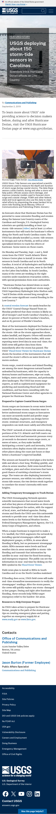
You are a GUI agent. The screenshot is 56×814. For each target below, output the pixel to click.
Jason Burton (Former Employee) (26, 662)
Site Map (6, 710)
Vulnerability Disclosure (13, 732)
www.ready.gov (10, 619)
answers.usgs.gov (10, 805)
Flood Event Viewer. (32, 565)
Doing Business (9, 743)
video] (27, 228)
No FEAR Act (8, 721)
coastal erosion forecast (16, 305)
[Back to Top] (46, 804)
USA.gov (6, 727)
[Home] (10, 13)
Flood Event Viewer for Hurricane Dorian (30, 351)
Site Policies (8, 699)
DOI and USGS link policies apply (18, 716)
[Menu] (51, 11)
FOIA (4, 694)
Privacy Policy (9, 705)
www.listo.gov (28, 619)
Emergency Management (14, 749)
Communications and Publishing (20, 102)
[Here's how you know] (28, 3)
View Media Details (35, 180)
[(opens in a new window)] (5, 793)
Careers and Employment (14, 738)
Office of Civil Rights (12, 754)
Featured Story (20, 36)
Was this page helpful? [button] (32, 811)
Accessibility (8, 688)
